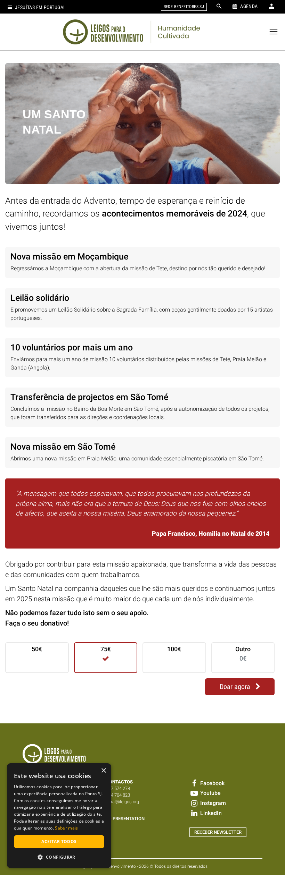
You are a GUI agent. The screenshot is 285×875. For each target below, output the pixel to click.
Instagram (212, 803)
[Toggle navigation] (273, 32)
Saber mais (66, 828)
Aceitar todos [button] (58, 841)
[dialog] (59, 815)
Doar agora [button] (236, 687)
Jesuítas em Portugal (40, 7)
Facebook (212, 783)
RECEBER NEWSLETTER (218, 832)
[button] (59, 857)
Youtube (210, 793)
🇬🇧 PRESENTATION (125, 818)
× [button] (103, 770)
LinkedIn (210, 813)
